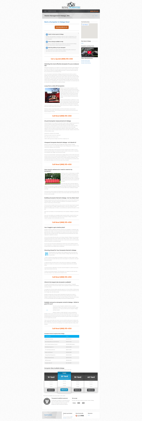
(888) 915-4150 (94, 11)
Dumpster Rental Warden (85, 61)
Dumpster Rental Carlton (85, 60)
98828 (82, 43)
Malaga (96, 15)
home (93, 15)
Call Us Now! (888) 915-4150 (61, 27)
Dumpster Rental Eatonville (86, 63)
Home (45, 11)
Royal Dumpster (48, 415)
